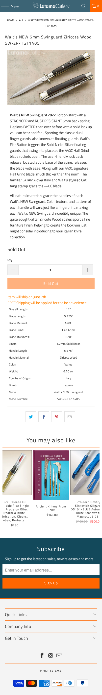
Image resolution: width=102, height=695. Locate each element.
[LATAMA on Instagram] (50, 655)
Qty (9, 259)
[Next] (97, 489)
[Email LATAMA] (59, 655)
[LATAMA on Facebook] (42, 655)
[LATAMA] (51, 6)
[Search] (83, 6)
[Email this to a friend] (69, 416)
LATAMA (55, 670)
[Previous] (4, 489)
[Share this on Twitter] (31, 416)
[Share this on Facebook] (43, 416)
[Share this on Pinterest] (56, 416)
